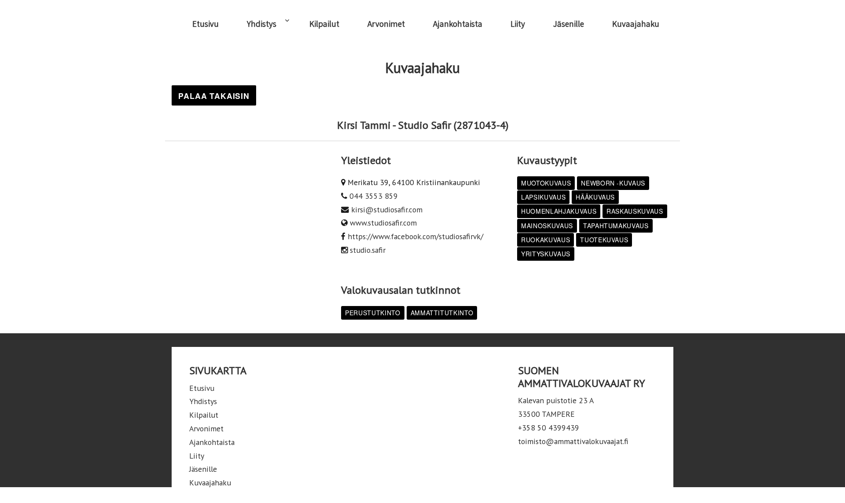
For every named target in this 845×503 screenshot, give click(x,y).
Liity (518, 23)
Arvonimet (386, 23)
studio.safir (368, 250)
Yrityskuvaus (545, 253)
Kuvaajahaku (635, 23)
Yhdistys (261, 23)
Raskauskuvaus (634, 211)
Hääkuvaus (595, 197)
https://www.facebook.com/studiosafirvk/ (415, 236)
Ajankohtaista (457, 23)
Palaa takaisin (214, 95)
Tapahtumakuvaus (616, 225)
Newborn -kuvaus (613, 183)
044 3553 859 (373, 196)
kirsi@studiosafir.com (386, 209)
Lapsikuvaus (543, 197)
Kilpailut (324, 23)
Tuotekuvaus (604, 239)
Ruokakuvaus (545, 239)
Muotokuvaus (546, 183)
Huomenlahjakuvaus (558, 211)
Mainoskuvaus (547, 225)
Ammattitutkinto (442, 312)
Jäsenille (568, 23)
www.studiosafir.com (383, 223)
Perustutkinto (372, 312)
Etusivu (205, 23)
